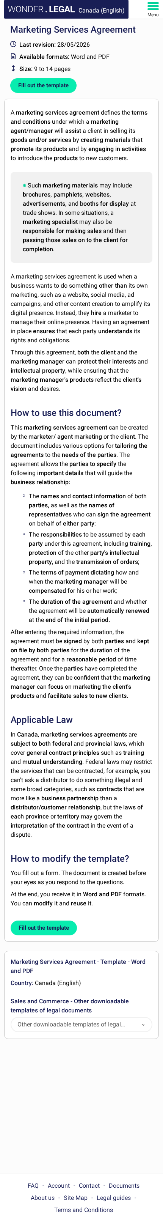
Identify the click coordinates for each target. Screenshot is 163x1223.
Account (59, 1185)
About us (43, 1197)
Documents (124, 1185)
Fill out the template (43, 85)
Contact (89, 1185)
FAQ (33, 1185)
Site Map (76, 1197)
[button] (143, 1025)
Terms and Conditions (83, 1210)
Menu (153, 14)
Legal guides (114, 1197)
